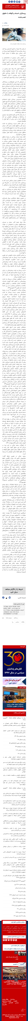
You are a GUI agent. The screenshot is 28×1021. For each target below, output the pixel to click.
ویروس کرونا (9, 618)
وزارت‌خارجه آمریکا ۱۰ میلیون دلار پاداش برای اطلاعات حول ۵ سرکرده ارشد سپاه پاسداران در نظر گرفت (14, 795)
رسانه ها (13, 999)
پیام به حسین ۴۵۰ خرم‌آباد (18, 898)
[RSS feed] (19, 2)
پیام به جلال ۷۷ (21, 740)
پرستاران (16, 618)
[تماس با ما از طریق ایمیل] (14, 940)
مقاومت (15, 1001)
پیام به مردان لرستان (20, 888)
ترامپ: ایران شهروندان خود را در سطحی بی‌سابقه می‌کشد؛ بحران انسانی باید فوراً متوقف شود (14, 783)
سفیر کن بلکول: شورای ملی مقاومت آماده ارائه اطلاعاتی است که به (12, 981)
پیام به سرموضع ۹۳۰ (20, 747)
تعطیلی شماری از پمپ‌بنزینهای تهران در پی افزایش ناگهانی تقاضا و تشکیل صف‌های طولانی (14, 770)
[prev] (16, 952)
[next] (16, 979)
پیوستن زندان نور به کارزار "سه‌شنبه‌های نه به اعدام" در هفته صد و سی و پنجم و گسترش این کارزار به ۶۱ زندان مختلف (14, 803)
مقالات (5, 23)
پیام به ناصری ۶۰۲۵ (20, 912)
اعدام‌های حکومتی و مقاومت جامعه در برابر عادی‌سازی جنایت (14, 776)
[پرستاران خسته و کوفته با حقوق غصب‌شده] (14, 34)
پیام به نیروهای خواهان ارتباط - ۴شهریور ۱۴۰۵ (14, 719)
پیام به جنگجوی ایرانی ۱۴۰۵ (18, 905)
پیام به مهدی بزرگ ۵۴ (20, 736)
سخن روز (4, 1005)
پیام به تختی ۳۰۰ (21, 909)
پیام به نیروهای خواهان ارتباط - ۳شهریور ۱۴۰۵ (14, 789)
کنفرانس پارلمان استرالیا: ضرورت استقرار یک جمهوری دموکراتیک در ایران (14, 871)
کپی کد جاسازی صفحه (19, 604)
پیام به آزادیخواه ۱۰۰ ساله (19, 902)
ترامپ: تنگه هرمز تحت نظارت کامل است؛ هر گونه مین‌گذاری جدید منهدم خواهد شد (14, 763)
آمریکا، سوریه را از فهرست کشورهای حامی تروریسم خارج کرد (14, 853)
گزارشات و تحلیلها (6, 1001)
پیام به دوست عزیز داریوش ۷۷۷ (17, 895)
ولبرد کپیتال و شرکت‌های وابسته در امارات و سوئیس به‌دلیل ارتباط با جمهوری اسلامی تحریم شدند (14, 816)
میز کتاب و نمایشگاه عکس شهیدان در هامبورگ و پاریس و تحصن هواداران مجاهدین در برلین (14, 725)
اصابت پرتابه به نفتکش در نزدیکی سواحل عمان (14, 847)
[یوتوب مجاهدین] (14, 2)
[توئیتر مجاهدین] (12, 2)
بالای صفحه (23, 1010)
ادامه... (9, 932)
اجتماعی (4, 1003)
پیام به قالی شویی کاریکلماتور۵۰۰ (17, 743)
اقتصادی (11, 1003)
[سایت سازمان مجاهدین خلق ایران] (14, 7)
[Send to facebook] (3, 597)
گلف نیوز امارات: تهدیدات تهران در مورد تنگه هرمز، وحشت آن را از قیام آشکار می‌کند (14, 809)
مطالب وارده (5, 999)
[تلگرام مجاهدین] (17, 2)
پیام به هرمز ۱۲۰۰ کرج (20, 885)
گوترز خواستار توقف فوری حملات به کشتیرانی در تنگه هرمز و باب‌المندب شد (14, 835)
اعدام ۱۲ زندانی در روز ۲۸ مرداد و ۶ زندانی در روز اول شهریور (14, 858)
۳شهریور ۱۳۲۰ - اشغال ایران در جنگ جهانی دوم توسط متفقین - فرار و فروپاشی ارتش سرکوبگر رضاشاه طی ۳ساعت (14, 865)
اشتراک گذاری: (22, 598)
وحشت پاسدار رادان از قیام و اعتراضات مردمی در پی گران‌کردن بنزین (14, 829)
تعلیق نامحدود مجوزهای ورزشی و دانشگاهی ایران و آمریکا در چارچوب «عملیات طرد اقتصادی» (14, 823)
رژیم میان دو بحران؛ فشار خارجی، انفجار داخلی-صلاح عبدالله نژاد (14, 732)
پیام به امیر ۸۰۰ (21, 754)
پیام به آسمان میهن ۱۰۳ (19, 916)
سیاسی (17, 622)
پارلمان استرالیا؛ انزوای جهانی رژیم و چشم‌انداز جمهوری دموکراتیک (14, 758)
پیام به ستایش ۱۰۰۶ (20, 750)
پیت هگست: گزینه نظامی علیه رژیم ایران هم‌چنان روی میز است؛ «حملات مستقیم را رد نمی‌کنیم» (14, 841)
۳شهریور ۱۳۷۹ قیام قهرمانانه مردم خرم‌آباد (14, 881)
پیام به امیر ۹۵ (21, 891)
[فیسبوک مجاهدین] (9, 2)
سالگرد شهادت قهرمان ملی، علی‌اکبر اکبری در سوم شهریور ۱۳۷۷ (14, 877)
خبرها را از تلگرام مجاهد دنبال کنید (14, 591)
